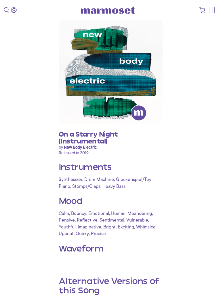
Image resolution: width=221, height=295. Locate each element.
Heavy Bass (113, 186)
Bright (109, 227)
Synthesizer (70, 179)
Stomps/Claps (86, 186)
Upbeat (66, 233)
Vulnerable (137, 220)
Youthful (67, 227)
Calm (64, 213)
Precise (98, 233)
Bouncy (78, 213)
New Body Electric (80, 147)
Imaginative (89, 227)
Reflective (87, 220)
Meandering (139, 213)
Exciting (126, 227)
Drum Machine (99, 179)
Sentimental (112, 220)
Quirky (82, 233)
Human (118, 213)
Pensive (67, 220)
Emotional (98, 213)
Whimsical (146, 227)
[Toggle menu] (212, 10)
